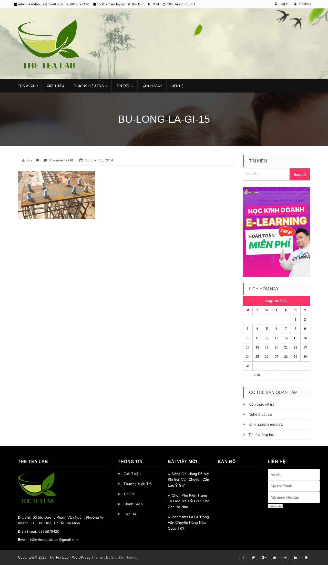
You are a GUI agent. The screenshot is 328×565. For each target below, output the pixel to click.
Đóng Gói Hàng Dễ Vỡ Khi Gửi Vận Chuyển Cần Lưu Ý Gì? (188, 479)
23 (305, 347)
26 (267, 356)
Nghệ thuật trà (260, 414)
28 (286, 356)
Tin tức (129, 494)
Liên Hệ (177, 86)
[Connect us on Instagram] (285, 557)
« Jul (257, 375)
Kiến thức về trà (262, 404)
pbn (29, 160)
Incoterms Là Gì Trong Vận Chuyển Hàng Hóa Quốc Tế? (188, 522)
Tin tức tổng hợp (262, 435)
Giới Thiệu (55, 86)
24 (248, 356)
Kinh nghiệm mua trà (266, 424)
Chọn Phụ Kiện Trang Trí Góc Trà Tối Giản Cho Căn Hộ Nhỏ (188, 501)
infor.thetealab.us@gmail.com (40, 4)
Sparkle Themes (124, 557)
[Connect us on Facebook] (243, 557)
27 (276, 356)
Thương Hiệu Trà (88, 86)
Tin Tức (123, 86)
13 (276, 338)
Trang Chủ (28, 86)
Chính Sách (152, 86)
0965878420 (79, 4)
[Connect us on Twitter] (253, 557)
